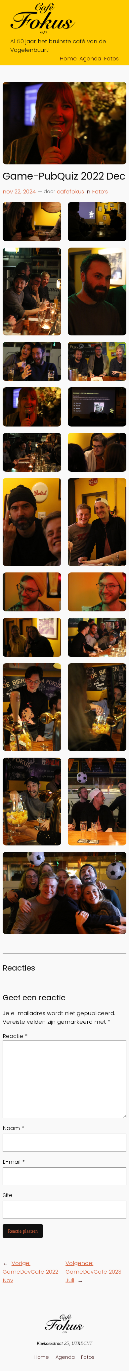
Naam (13, 1128)
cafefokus (70, 191)
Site (8, 1195)
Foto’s (100, 191)
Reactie (15, 1036)
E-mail (14, 1162)
